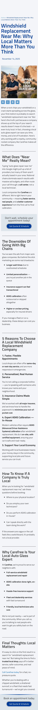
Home (3, 17)
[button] (3, 102)
